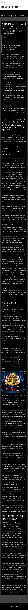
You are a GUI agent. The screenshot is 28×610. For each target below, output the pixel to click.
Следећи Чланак (22, 598)
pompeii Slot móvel (18, 160)
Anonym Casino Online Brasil (12, 45)
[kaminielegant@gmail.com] (16, 11)
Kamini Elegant (11, 7)
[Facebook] (9, 11)
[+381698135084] (19, 11)
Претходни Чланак (6, 598)
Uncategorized (6, 33)
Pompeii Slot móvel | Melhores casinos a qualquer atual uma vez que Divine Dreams (13, 41)
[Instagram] (12, 11)
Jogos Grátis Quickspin (10, 47)
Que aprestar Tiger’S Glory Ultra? (13, 49)
